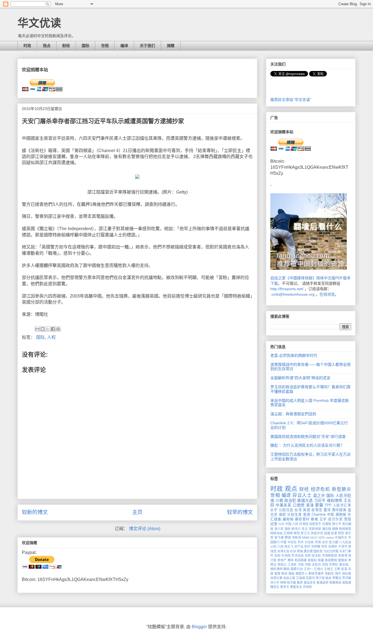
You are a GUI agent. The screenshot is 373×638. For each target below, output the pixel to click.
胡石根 (346, 573)
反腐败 (326, 524)
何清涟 (303, 524)
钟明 (283, 582)
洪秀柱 (333, 564)
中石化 (292, 542)
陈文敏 (291, 582)
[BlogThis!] (42, 329)
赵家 (334, 533)
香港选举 (322, 582)
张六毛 (279, 528)
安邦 (308, 555)
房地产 (282, 560)
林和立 (282, 564)
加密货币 (315, 524)
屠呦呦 (288, 519)
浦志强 (326, 528)
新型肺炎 (341, 489)
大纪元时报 (330, 551)
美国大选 (305, 500)
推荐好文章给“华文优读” (290, 99)
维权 (282, 515)
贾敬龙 (336, 578)
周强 (300, 551)
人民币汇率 (342, 505)
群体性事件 (316, 573)
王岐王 (328, 569)
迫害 (273, 524)
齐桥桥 (307, 587)
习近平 (320, 500)
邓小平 (274, 582)
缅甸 (291, 573)
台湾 (298, 510)
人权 (51, 337)
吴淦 (310, 505)
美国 (306, 510)
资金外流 (317, 533)
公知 (273, 546)
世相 (105, 45)
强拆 (288, 528)
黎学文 (284, 587)
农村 (307, 546)
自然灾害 (276, 578)
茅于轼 (320, 578)
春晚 (314, 519)
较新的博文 (35, 512)
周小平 (336, 524)
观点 (47, 45)
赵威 (327, 533)
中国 (288, 524)
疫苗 (344, 569)
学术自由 (297, 555)
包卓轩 (332, 546)
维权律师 (334, 500)
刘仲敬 (315, 546)
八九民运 (345, 542)
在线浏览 (327, 294)
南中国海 (339, 510)
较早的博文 (240, 512)
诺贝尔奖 (335, 519)
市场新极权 (329, 555)
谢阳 (297, 533)
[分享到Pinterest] (58, 329)
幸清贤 (342, 555)
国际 (85, 45)
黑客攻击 (296, 587)
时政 (27, 45)
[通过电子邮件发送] (37, 329)
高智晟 (346, 582)
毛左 (304, 528)
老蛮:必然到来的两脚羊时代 (293, 355)
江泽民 (292, 564)
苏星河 (310, 578)
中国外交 (341, 537)
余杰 (325, 542)
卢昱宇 (342, 546)
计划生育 (294, 515)
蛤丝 (328, 578)
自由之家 (289, 578)
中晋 (283, 542)
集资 (300, 582)
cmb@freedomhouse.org (293, 294)
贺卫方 (305, 533)
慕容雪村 (302, 519)
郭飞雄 (279, 537)
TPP (327, 505)
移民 (284, 573)
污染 (301, 564)
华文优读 (39, 23)
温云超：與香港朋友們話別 (293, 414)
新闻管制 (331, 560)
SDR (321, 537)
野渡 (288, 537)
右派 (293, 551)
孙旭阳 (286, 555)
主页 (137, 512)
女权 (277, 555)
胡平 (338, 573)
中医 (330, 515)
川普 (279, 500)
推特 (291, 560)
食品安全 (310, 582)
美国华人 (301, 573)
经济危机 (320, 489)
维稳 (335, 528)
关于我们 (147, 45)
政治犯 (290, 500)
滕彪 (286, 569)
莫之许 (319, 495)
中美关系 (283, 505)
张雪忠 (316, 510)
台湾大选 (283, 551)
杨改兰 (296, 528)
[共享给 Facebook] (53, 329)
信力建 (333, 542)
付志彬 (309, 542)
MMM (305, 537)
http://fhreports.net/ (286, 289)
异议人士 (302, 495)
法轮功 (316, 564)
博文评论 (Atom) (144, 528)
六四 (280, 546)
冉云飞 (288, 546)
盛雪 (277, 573)
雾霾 (319, 505)
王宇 (323, 519)
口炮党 (299, 505)
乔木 (301, 542)
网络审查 (345, 528)
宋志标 (316, 555)
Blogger (199, 626)
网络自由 (276, 533)
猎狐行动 (297, 569)
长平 (274, 510)
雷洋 (327, 510)
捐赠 (170, 45)
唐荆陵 (341, 515)
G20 (281, 524)
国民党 (317, 551)
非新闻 (296, 537)
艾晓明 (288, 533)
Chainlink (319, 515)
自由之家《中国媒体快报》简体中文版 (302, 278)
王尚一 (308, 569)
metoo (330, 537)
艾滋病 (300, 578)
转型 (341, 533)
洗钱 (325, 564)
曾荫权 (342, 560)
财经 (66, 45)
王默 (337, 569)
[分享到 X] (48, 329)
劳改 (324, 546)
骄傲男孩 (335, 582)
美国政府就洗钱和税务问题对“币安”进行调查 (308, 436)
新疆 (321, 560)
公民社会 (286, 510)
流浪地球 (315, 528)
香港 (306, 515)
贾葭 (347, 519)
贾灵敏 (346, 578)
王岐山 (318, 569)
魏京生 (274, 587)
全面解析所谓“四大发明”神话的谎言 (300, 378)
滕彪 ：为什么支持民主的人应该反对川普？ (307, 445)
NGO (314, 537)
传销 (318, 542)
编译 (124, 45)
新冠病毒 (301, 560)
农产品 (298, 546)
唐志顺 (308, 551)
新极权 (312, 560)
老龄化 (329, 573)
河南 (308, 564)
